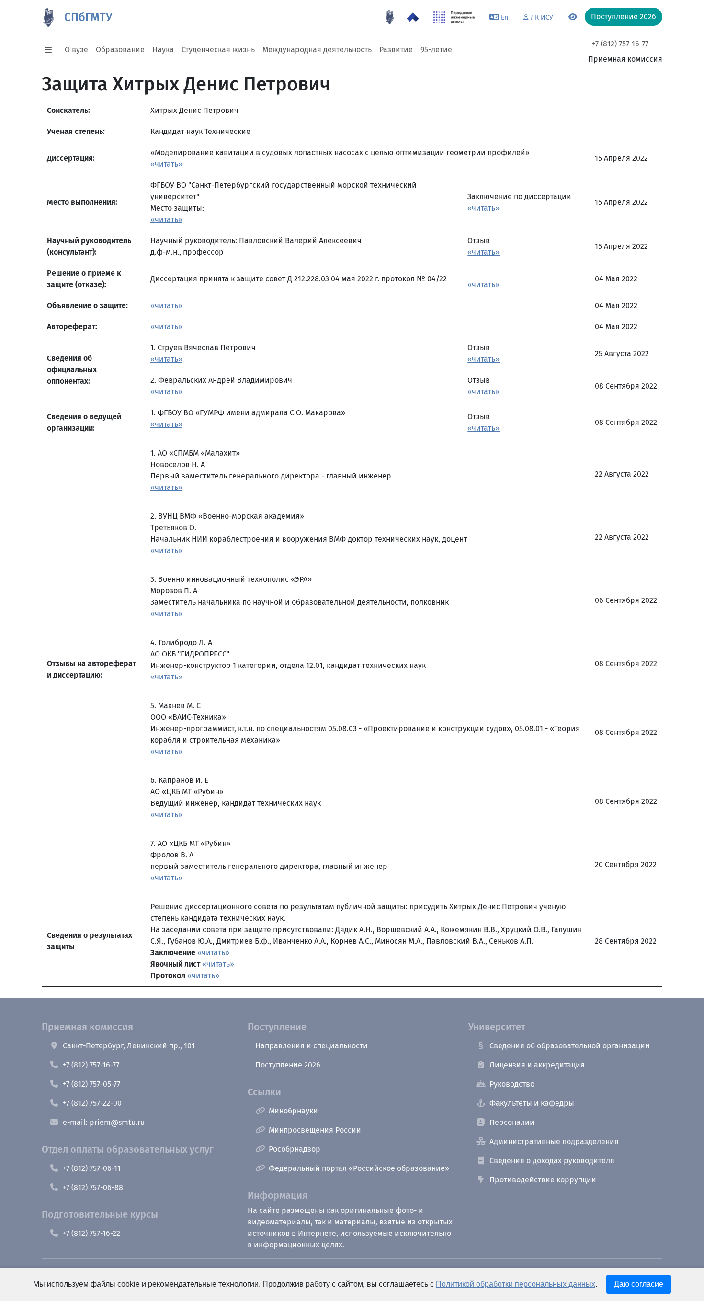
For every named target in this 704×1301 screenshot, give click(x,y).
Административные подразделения (554, 1141)
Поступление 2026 (287, 1064)
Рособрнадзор (294, 1149)
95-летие (436, 49)
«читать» (166, 163)
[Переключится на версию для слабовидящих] (573, 17)
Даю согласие (638, 1284)
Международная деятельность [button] (317, 49)
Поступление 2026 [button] (623, 16)
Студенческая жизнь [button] (218, 49)
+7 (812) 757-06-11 (92, 1168)
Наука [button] (163, 49)
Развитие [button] (396, 49)
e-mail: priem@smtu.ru (104, 1122)
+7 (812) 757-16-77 (620, 43)
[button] (51, 49)
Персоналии (511, 1122)
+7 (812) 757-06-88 (93, 1187)
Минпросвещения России (315, 1129)
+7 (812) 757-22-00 (92, 1103)
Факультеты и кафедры (531, 1103)
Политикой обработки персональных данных (515, 1284)
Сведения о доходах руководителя (551, 1160)
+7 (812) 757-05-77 (91, 1084)
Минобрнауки (293, 1110)
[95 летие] (389, 17)
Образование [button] (120, 49)
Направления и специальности (311, 1045)
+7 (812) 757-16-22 (91, 1233)
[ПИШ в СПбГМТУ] (454, 17)
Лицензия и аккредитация (537, 1064)
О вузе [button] (76, 49)
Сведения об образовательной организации (569, 1045)
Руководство (511, 1084)
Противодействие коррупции (542, 1179)
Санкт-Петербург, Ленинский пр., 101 (129, 1045)
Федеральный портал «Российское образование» (359, 1168)
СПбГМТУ (88, 17)
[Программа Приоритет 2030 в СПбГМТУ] (412, 17)
